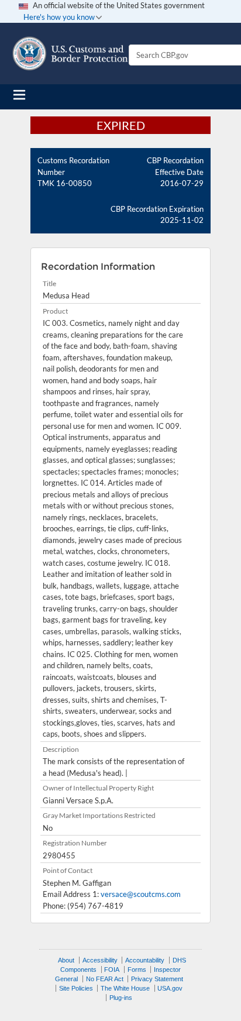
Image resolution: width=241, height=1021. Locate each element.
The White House (125, 988)
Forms (137, 969)
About (66, 960)
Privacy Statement (157, 978)
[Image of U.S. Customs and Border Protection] (70, 53)
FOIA (111, 969)
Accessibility (100, 960)
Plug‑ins (120, 997)
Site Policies (76, 988)
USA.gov (170, 988)
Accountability (144, 960)
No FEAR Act (104, 978)
